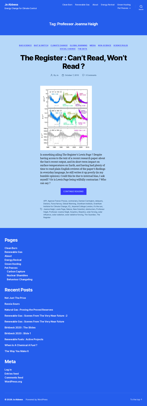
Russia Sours (12, 303)
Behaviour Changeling (20, 279)
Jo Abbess (11, 4)
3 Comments (91, 75)
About (95, 4)
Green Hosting (124, 4)
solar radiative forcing (74, 215)
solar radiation (58, 215)
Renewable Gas (82, 4)
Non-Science (104, 45)
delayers (99, 201)
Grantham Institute (85, 203)
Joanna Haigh (49, 209)
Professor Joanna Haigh (59, 212)
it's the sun (97, 206)
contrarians (73, 201)
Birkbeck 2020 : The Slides (20, 327)
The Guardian (90, 215)
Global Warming (78, 45)
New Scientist (79, 209)
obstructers (90, 209)
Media (93, 45)
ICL (69, 206)
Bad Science (25, 45)
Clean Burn (67, 4)
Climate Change (59, 45)
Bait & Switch (41, 45)
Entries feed (12, 373)
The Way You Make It (17, 351)
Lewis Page (60, 209)
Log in (8, 369)
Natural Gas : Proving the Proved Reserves (29, 309)
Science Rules (120, 45)
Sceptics (74, 212)
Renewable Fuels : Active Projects (24, 339)
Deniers (46, 203)
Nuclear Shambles (17, 275)
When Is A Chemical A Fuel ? (21, 345)
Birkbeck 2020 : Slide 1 (18, 333)
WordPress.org (13, 381)
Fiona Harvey (56, 203)
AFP (45, 201)
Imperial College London (82, 206)
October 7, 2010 (72, 75)
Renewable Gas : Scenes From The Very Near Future (34, 321)
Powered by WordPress (37, 399)
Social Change (67, 49)
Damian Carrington (86, 201)
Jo (57, 75)
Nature (69, 209)
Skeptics (82, 212)
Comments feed (14, 377)
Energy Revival (107, 4)
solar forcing (92, 212)
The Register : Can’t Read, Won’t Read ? (73, 61)
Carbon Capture (16, 271)
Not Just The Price (15, 297)
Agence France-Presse (57, 201)
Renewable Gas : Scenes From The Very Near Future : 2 (36, 315)
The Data (82, 49)
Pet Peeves (123, 8)
